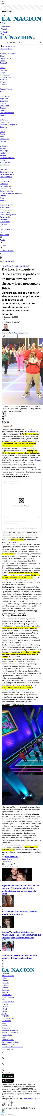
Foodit (4, 29)
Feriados (3, 155)
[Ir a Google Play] (8, 1077)
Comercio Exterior (7, 77)
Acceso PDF (4, 181)
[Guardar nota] (3, 413)
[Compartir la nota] (3, 416)
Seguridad (4, 98)
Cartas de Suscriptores (8, 125)
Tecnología (4, 151)
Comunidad (4, 106)
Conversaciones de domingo (11, 193)
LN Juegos (4, 146)
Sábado (3, 196)
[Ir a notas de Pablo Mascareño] (21, 327)
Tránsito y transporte (8, 53)
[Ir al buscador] (4, 15)
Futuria (2, 68)
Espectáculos (16, 266)
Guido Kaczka (7, 859)
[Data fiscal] (3, 1112)
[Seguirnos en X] (3, 1058)
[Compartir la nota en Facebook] (3, 422)
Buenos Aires (5, 96)
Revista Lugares (6, 210)
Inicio (4, 23)
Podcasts (3, 160)
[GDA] (7, 1106)
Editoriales (4, 120)
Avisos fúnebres (6, 186)
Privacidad (36, 1098)
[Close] (3, 961)
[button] (21, 149)
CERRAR (2, 1)
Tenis (2, 136)
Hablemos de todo (7, 113)
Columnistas (4, 122)
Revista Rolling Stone (8, 215)
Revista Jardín (5, 217)
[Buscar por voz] (40, 42)
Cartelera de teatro (7, 174)
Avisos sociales (5, 188)
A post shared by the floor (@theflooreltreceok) (21, 528)
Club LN (5, 32)
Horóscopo (4, 153)
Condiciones (27, 1098)
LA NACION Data (6, 58)
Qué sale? (3, 170)
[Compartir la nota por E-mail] (7, 422)
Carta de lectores (6, 191)
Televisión (26, 266)
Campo (2, 72)
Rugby (2, 134)
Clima (2, 56)
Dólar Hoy (4, 70)
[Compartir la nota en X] (5, 422)
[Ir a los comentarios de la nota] (5, 413)
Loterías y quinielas (7, 158)
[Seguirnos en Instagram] (3, 1064)
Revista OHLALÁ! (6, 205)
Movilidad (3, 80)
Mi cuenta (6, 35)
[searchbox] (20, 42)
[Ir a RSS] (3, 1070)
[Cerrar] (34, 38)
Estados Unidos (6, 89)
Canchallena (4, 139)
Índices (2, 82)
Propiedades (5, 75)
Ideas (2, 198)
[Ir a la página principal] (21, 20)
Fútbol (2, 132)
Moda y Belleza (5, 162)
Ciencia (2, 110)
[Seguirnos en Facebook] (3, 1052)
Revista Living (5, 212)
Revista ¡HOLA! (5, 207)
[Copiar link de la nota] (3, 419)
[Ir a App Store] (8, 1082)
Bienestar (3, 108)
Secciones (6, 26)
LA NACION (6, 266)
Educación (4, 101)
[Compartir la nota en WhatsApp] (5, 416)
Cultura (3, 103)
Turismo (3, 148)
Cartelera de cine (6, 172)
